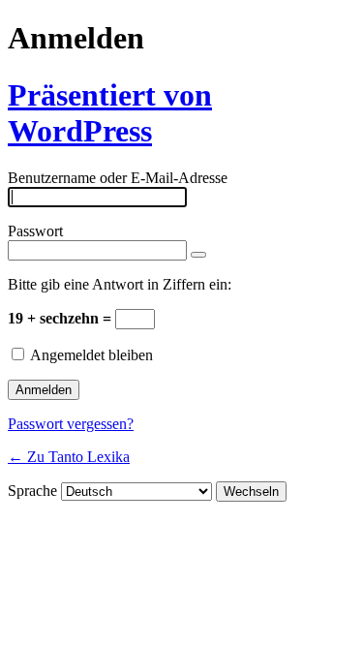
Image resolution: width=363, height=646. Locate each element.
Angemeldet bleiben (91, 355)
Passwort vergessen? (71, 423)
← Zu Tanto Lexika (69, 456)
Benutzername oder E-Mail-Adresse (117, 177)
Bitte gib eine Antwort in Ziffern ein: (119, 284)
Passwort (35, 231)
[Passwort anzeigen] (198, 255)
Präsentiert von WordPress (110, 112)
